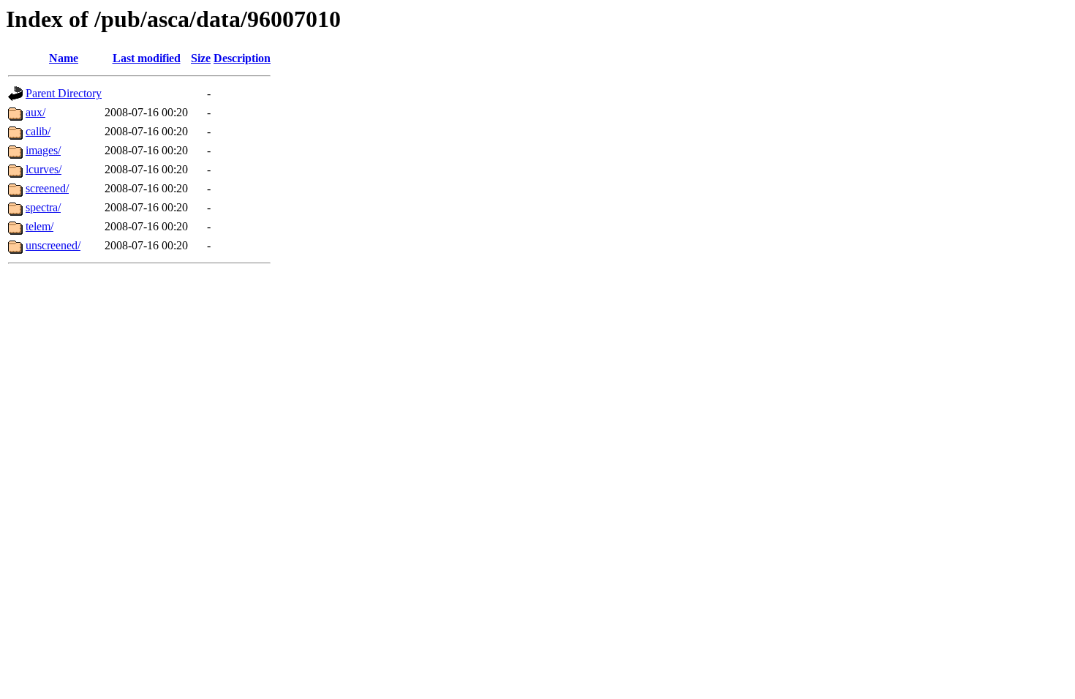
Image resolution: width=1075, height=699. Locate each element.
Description (242, 58)
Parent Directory (64, 93)
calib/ (38, 131)
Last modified (147, 58)
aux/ (35, 112)
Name (63, 58)
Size (201, 58)
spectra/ (43, 207)
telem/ (39, 226)
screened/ (47, 188)
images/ (43, 150)
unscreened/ (53, 245)
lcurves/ (43, 169)
